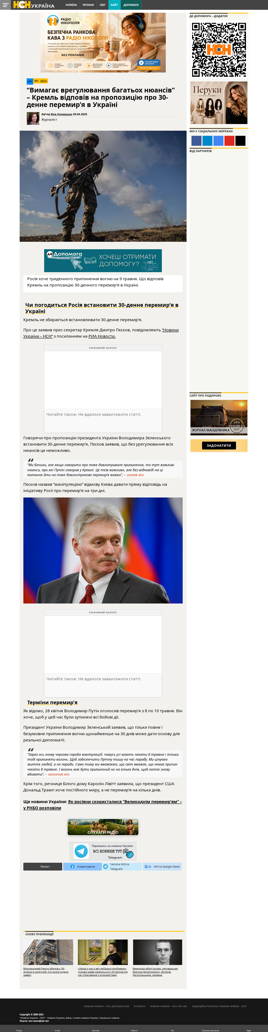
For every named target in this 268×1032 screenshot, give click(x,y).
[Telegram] (207, 141)
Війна (43, 81)
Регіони (88, 5)
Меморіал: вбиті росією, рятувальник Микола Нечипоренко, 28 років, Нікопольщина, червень (155, 972)
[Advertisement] (103, 378)
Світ (103, 5)
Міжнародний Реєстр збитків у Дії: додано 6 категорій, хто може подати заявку (45, 972)
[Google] (218, 141)
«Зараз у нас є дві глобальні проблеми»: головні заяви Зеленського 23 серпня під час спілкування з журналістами (103, 972)
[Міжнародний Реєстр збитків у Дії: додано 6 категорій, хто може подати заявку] (48, 955)
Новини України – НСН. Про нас (168, 1006)
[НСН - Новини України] (103, 851)
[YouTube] (229, 141)
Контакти (139, 1006)
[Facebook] (196, 141)
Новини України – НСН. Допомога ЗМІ (106, 1006)
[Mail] (240, 141)
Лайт (114, 5)
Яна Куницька (61, 114)
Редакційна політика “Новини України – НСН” (219, 1006)
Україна (71, 5)
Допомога (131, 5)
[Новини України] (34, 4)
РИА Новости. (102, 336)
